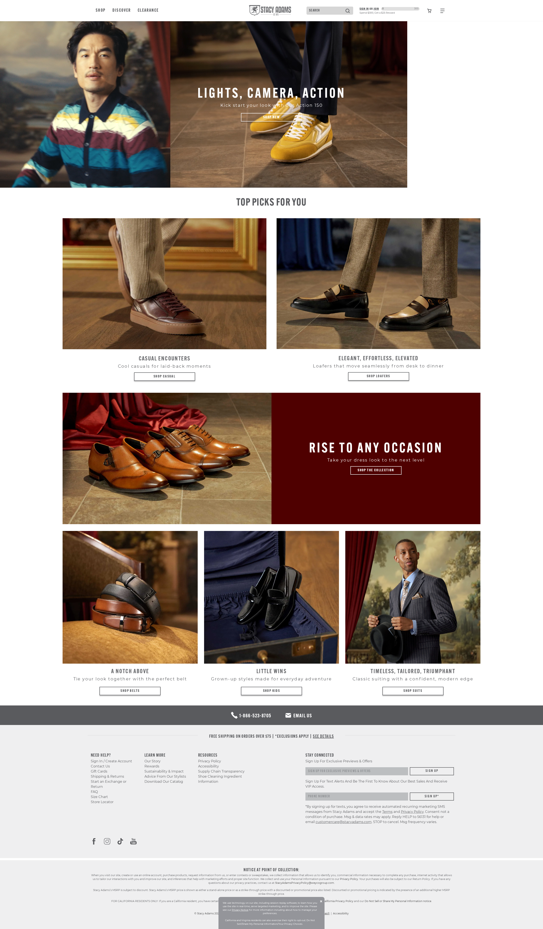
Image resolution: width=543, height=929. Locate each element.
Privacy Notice (240, 909)
